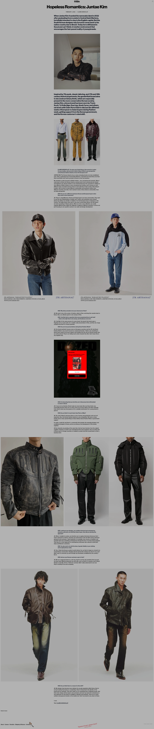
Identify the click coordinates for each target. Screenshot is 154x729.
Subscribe (77, 375)
